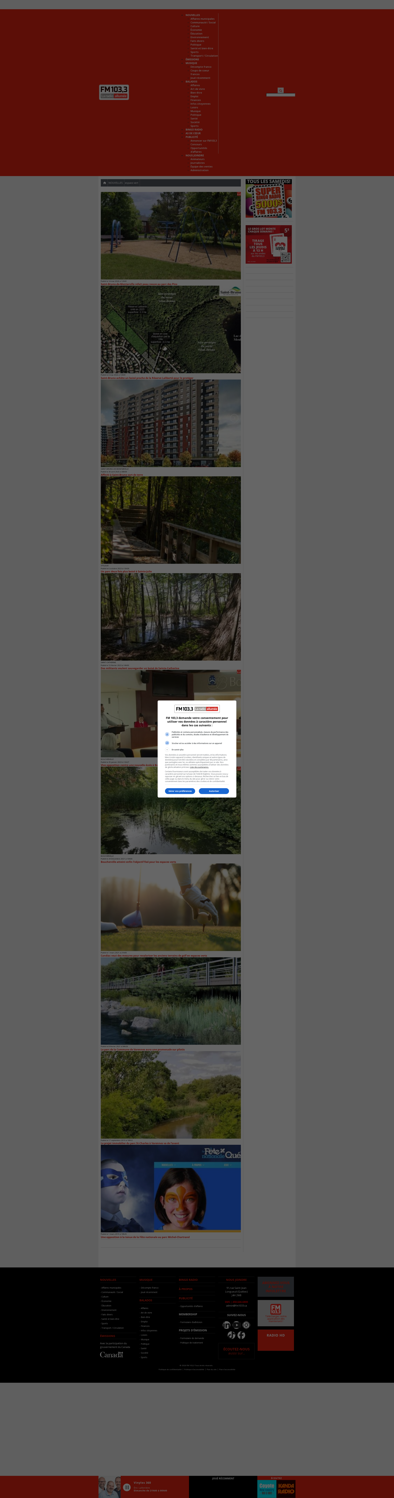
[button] (197, 750)
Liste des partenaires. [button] (199, 767)
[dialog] (197, 749)
